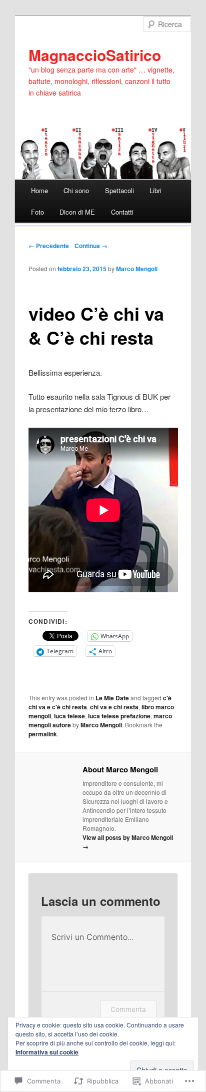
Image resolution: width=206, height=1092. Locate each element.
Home (39, 190)
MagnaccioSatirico (94, 55)
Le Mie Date (112, 697)
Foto (37, 212)
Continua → (91, 245)
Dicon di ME (77, 212)
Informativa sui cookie (47, 1051)
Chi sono (76, 190)
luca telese (69, 715)
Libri (156, 190)
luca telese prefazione (119, 715)
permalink (42, 733)
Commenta (128, 1009)
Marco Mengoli (137, 268)
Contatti (122, 212)
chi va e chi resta (114, 706)
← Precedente (48, 245)
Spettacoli (119, 190)
